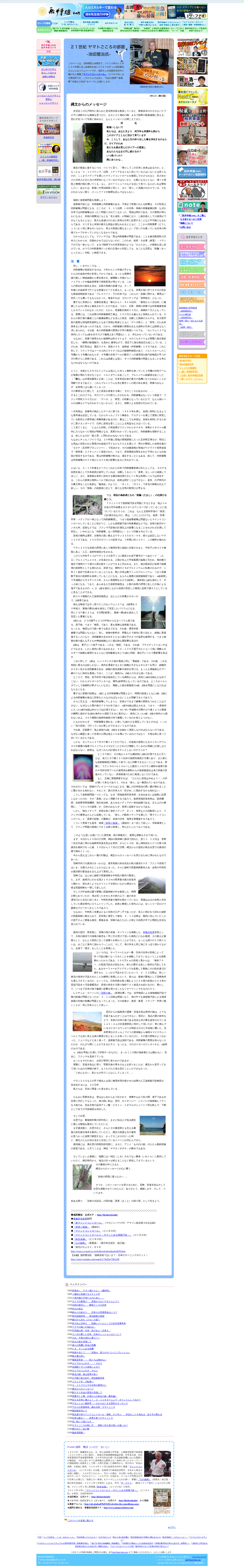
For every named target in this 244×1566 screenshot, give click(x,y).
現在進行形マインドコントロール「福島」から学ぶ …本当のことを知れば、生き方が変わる (117, 1414)
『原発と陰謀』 (111, 823)
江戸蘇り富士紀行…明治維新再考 (88, 1378)
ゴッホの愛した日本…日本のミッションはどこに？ (96, 1334)
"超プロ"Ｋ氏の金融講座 (53, 29)
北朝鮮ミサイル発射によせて (86, 1367)
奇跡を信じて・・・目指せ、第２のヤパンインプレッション (101, 1352)
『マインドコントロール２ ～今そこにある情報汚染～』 (102, 1235)
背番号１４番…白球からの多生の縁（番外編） (94, 1396)
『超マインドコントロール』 (88, 1222)
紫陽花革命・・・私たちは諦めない (89, 1360)
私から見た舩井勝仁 (129, 23)
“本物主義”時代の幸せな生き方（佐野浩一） (172, 1543)
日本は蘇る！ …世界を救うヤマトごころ (92, 1418)
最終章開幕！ (78, 1432)
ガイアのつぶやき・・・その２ (87, 1363)
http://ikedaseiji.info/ (107, 1214)
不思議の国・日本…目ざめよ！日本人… (91, 1330)
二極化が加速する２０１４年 (86, 1294)
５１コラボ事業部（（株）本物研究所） (48, 158)
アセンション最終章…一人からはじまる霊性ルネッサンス (100, 1403)
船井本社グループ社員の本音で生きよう (152, 1546)
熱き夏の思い (78, 1356)
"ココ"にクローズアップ (195, 23)
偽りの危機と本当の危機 (84, 1345)
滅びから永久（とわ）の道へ (86, 1319)
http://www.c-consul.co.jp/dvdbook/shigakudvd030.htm (98, 1251)
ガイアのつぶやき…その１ (85, 1370)
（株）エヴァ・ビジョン (191, 379)
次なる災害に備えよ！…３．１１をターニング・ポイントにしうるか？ (106, 1400)
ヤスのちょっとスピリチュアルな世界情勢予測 (83, 29)
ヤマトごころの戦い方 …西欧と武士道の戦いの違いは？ (100, 1425)
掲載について (186, 223)
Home (47, 23)
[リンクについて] (199, 1557)
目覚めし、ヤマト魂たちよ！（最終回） (91, 1290)
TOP (40, 1537)
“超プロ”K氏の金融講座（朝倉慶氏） (106, 1543)
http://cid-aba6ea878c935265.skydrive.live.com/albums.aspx (111, 1504)
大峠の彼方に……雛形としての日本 (89, 1305)
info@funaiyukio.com (120, 1552)
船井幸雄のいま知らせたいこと (70, 23)
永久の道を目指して (81, 1341)
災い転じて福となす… (83, 1421)
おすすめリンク (111, 23)
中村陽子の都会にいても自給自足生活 (108, 29)
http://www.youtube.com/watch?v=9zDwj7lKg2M (95, 1259)
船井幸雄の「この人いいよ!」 (169, 23)
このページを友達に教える (80, 1520)
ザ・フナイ (126, 1483)
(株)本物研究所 (186, 364)
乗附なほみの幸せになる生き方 (156, 29)
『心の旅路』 (80, 1243)
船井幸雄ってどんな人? (91, 23)
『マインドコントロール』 (94, 74)
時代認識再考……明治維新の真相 (88, 1316)
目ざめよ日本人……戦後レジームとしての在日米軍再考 (99, 1323)
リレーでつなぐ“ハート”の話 (122, 1546)
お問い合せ (185, 227)
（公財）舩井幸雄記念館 (191, 375)
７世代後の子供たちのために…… (88, 1298)
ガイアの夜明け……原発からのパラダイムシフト (95, 1301)
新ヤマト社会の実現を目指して (87, 1392)
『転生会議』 (80, 1239)
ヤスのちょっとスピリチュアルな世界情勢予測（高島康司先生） (63, 1543)
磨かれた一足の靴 (80, 1429)
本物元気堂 (149, 932)
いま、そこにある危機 (83, 1349)
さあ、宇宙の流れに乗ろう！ (86, 1338)
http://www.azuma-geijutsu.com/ (119, 1507)
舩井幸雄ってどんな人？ (87, 1537)
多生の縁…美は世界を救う (85, 1374)
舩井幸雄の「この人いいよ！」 (175, 1537)
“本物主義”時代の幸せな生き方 (131, 29)
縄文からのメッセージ (83, 1389)
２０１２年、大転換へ (83, 1381)
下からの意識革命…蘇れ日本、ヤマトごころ (93, 1407)
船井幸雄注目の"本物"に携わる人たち (147, 23)
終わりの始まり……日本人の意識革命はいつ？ (94, 1312)
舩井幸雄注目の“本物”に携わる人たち (146, 1537)
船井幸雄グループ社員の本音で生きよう (196, 29)
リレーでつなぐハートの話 (177, 29)
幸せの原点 (77, 1309)
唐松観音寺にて (79, 1410)
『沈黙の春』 (106, 993)
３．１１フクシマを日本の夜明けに (89, 1385)
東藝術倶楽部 (80, 1218)
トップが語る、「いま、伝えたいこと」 (59, 1537)
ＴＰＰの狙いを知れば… (84, 1327)
